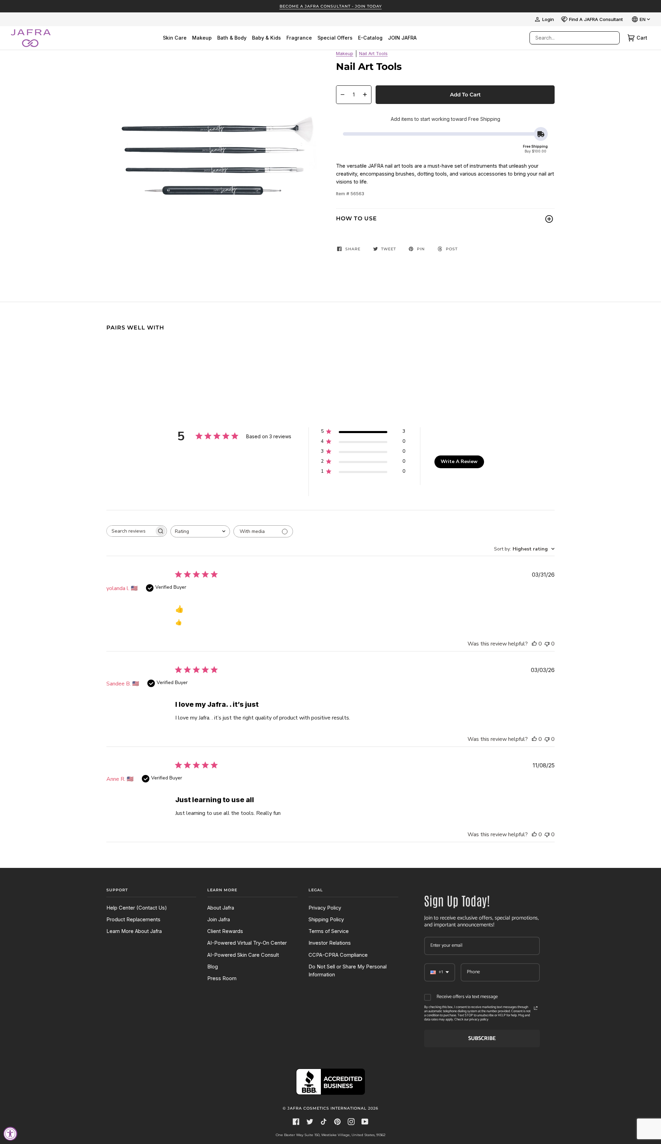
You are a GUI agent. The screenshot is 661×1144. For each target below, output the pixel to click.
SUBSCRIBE (482, 1038)
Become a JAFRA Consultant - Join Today (331, 6)
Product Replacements (133, 919)
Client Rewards (225, 931)
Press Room (222, 978)
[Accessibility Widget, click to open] (10, 1134)
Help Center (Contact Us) (136, 908)
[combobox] (567, 38)
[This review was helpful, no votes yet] (534, 644)
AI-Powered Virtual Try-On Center (247, 943)
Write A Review (459, 461)
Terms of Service (328, 931)
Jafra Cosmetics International (327, 1108)
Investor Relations (329, 943)
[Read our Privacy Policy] (536, 1008)
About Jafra (220, 908)
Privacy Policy (324, 908)
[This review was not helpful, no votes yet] (547, 644)
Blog (212, 967)
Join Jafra (218, 919)
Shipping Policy (326, 919)
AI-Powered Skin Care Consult (243, 955)
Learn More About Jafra (134, 931)
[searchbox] (130, 531)
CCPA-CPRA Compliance (338, 955)
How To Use (356, 218)
